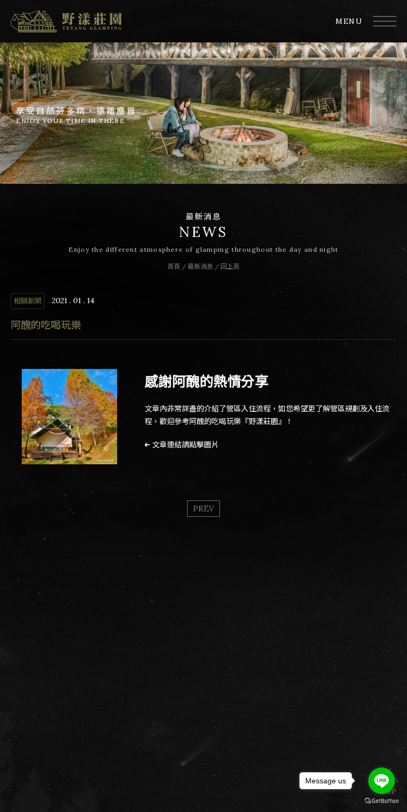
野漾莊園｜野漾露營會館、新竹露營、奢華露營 (66, 21)
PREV (203, 509)
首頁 (173, 266)
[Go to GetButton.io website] (382, 801)
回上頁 (230, 266)
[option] (203, 113)
